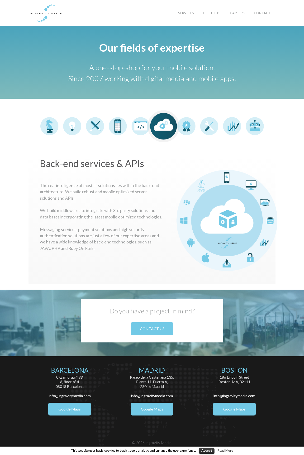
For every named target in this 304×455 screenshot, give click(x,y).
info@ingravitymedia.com (70, 395)
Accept (206, 450)
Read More (225, 450)
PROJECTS (211, 13)
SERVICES (186, 13)
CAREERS (237, 13)
